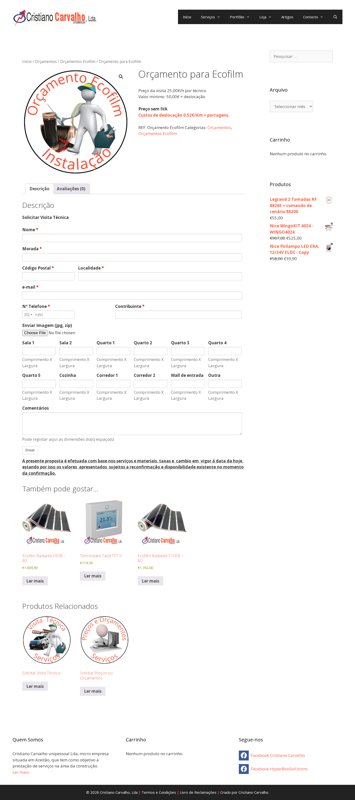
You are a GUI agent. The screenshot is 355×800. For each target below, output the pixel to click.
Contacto (310, 16)
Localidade (91, 268)
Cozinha (67, 375)
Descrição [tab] (39, 188)
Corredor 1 (107, 375)
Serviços (208, 16)
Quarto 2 (143, 343)
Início (187, 16)
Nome (30, 229)
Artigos (287, 16)
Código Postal (38, 268)
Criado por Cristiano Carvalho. (244, 792)
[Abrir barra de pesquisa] (335, 17)
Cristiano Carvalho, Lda (119, 792)
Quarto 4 (217, 343)
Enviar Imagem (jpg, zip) (47, 325)
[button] (121, 76)
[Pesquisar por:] (301, 56)
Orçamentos (46, 61)
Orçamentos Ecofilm (77, 61)
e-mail (30, 287)
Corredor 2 (144, 375)
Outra (214, 375)
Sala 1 (28, 343)
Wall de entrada (187, 375)
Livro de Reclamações (198, 792)
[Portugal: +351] (28, 315)
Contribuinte (129, 306)
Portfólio (237, 16)
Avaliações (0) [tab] (71, 188)
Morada (32, 248)
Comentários (35, 408)
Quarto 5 (31, 375)
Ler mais (35, 581)
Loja (262, 16)
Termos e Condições (159, 792)
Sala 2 (65, 343)
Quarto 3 (180, 343)
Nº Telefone (36, 306)
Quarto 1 (106, 343)
